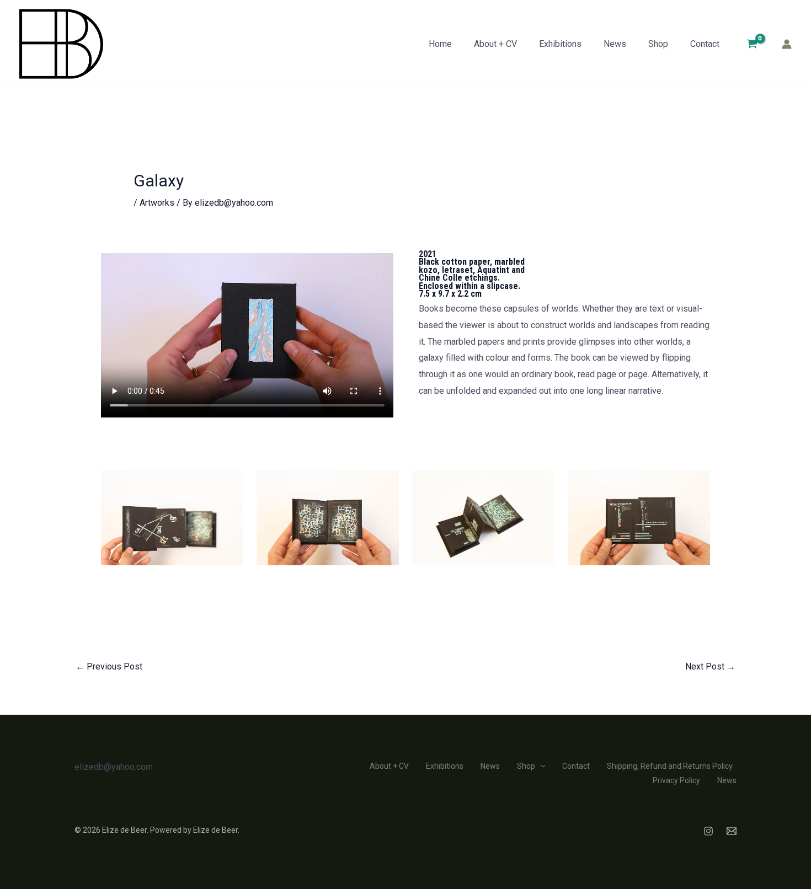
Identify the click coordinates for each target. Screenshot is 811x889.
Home (440, 44)
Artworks (157, 202)
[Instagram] (708, 831)
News (615, 44)
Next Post (710, 666)
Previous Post (109, 666)
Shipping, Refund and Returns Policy (670, 766)
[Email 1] (732, 831)
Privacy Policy (676, 780)
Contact (704, 44)
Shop (658, 44)
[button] (540, 766)
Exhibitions (560, 44)
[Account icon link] (787, 44)
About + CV (495, 44)
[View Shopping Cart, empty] (751, 44)
